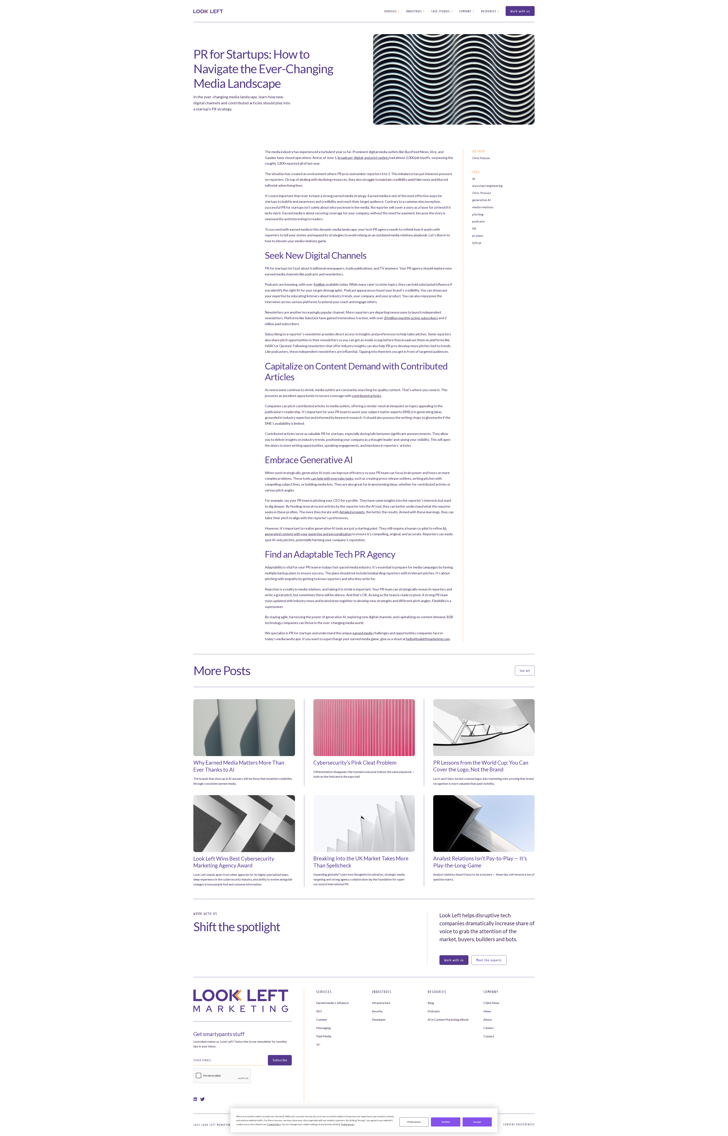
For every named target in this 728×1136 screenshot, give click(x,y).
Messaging (323, 1028)
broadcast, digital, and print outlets (363, 158)
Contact (488, 1036)
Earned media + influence (332, 1003)
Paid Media (323, 1036)
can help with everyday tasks (332, 478)
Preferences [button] (347, 1124)
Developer (379, 1019)
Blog (431, 1003)
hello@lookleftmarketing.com (428, 639)
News (487, 1011)
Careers (488, 1028)
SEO (319, 1011)
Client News (491, 1003)
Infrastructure (381, 1003)
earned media (362, 633)
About (487, 1019)
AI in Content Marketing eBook (448, 1019)
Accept (477, 1121)
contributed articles (366, 396)
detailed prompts (352, 512)
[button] (392, 11)
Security (377, 1011)
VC (318, 1044)
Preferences (414, 1121)
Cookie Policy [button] (274, 1124)
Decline (446, 1121)
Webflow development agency (364, 1133)
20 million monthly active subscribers (411, 318)
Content (321, 1019)
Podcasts (434, 1011)
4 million (319, 284)
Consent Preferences (519, 1124)
